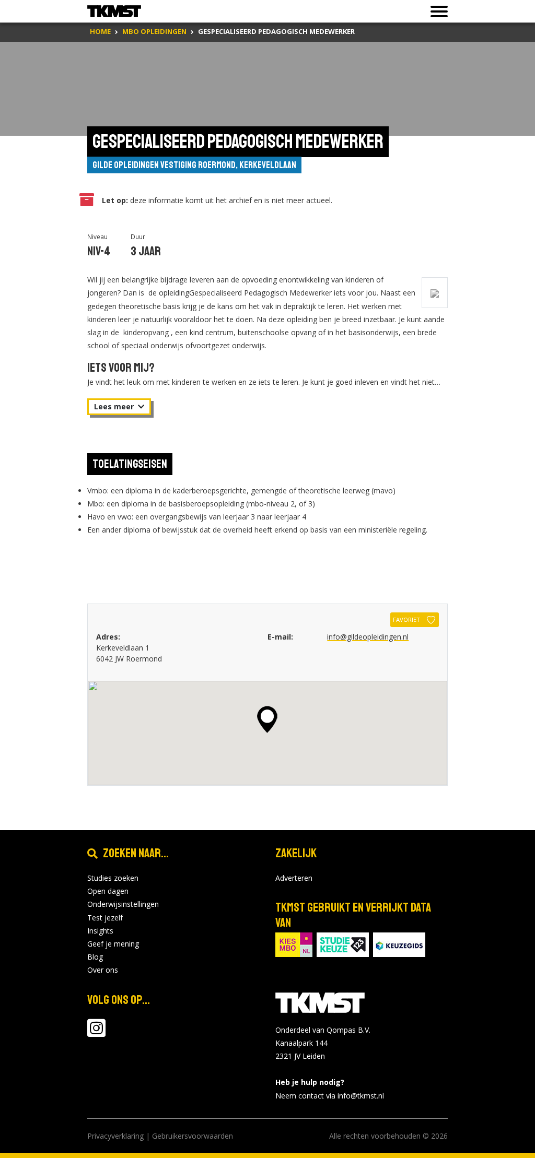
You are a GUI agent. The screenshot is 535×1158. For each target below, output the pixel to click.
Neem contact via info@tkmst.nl (329, 1096)
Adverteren (293, 878)
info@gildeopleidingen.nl (368, 637)
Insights (100, 931)
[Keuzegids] (399, 944)
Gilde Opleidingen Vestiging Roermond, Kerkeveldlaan (194, 165)
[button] (267, 719)
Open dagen (108, 891)
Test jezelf (105, 918)
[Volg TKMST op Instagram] (96, 1033)
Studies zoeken (112, 878)
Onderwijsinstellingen (123, 904)
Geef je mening (113, 944)
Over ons (102, 970)
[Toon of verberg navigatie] (436, 11)
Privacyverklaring (115, 1136)
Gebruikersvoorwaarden (192, 1136)
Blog (95, 957)
